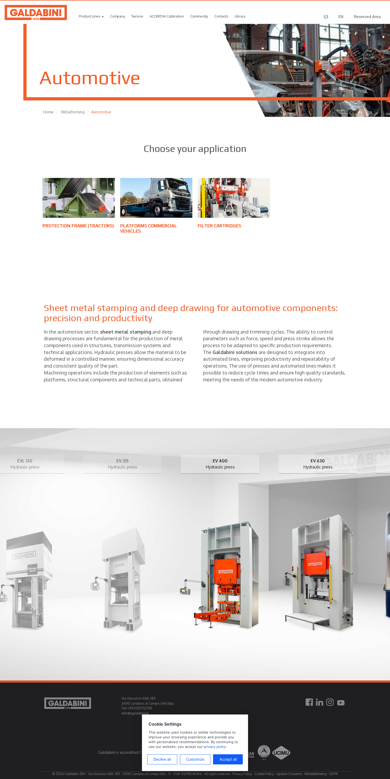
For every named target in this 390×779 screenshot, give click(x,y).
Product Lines (90, 16)
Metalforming (73, 112)
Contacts (221, 16)
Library (240, 16)
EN (341, 16)
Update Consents (289, 774)
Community (199, 16)
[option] (89, 561)
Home (48, 112)
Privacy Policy (242, 774)
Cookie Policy (264, 774)
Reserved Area (367, 16)
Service (137, 16)
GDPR (333, 774)
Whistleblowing (315, 774)
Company (117, 16)
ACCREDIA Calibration (167, 16)
